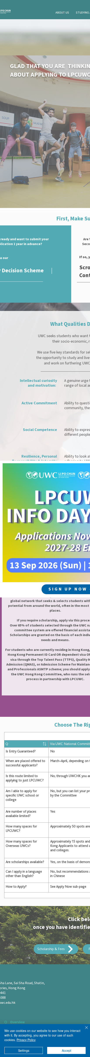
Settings (23, 1050)
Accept (66, 1050)
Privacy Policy (26, 1040)
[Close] (84, 1030)
